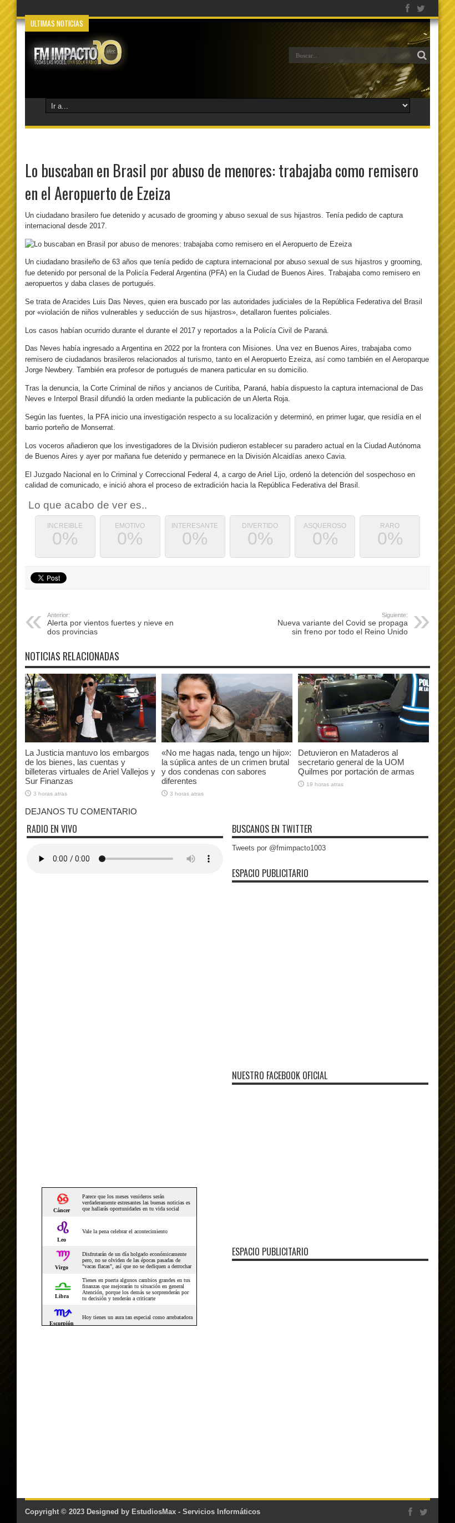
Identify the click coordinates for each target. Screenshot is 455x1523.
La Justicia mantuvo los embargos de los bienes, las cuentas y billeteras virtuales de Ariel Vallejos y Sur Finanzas (90, 767)
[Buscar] (421, 55)
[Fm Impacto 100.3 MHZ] (76, 63)
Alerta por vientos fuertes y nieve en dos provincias (110, 624)
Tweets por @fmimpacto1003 (279, 848)
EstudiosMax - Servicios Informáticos (196, 1511)
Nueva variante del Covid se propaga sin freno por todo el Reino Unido (342, 624)
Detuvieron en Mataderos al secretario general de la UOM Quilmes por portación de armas (356, 762)
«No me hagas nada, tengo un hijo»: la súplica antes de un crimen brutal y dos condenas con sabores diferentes (226, 767)
